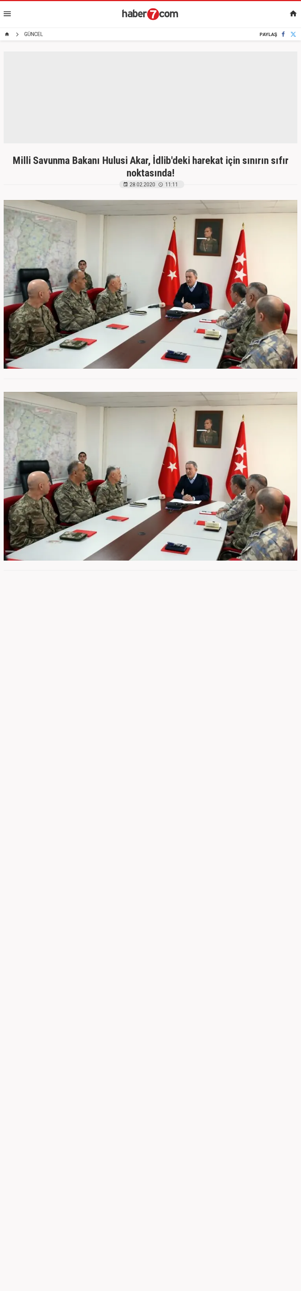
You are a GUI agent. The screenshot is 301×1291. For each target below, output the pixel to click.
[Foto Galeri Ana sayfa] (7, 34)
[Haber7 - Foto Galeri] (150, 14)
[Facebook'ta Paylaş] (283, 34)
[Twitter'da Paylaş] (293, 34)
